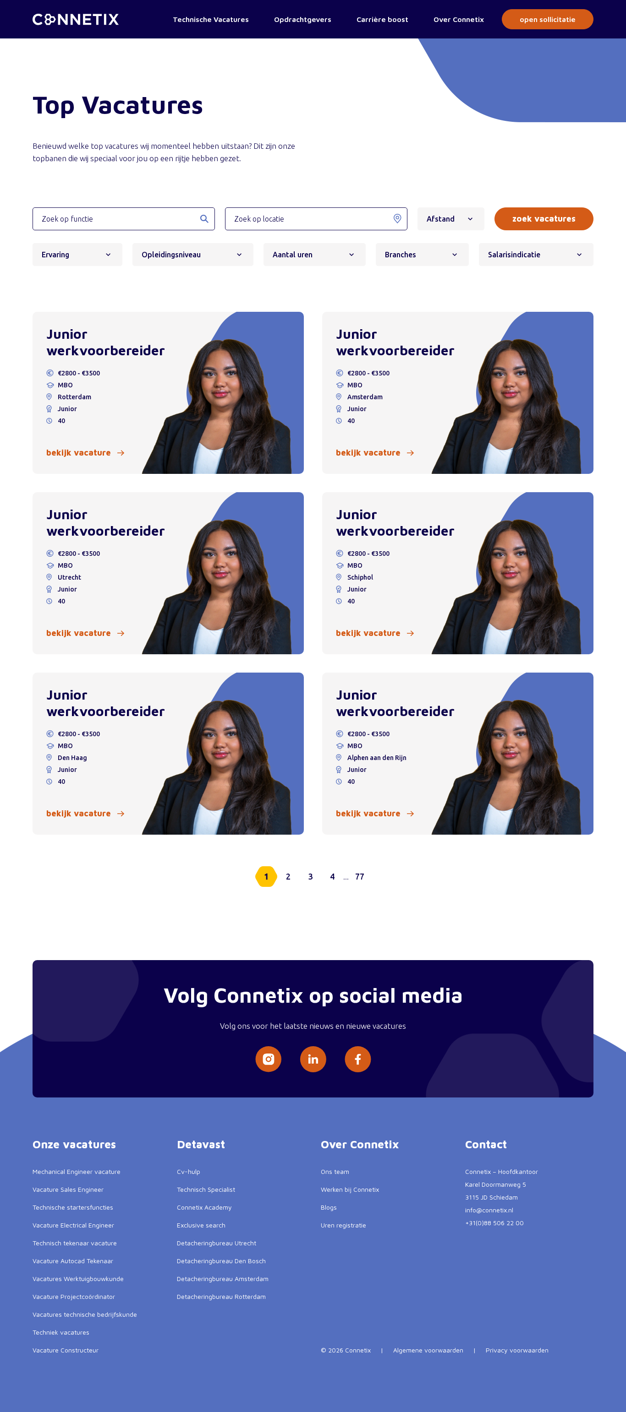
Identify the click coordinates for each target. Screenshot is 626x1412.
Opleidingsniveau (171, 254)
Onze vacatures (74, 1144)
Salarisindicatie (514, 254)
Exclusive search (201, 1225)
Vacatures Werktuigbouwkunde (78, 1278)
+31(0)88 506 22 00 (494, 1223)
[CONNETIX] (76, 19)
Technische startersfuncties (73, 1207)
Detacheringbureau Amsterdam (223, 1278)
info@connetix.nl (489, 1210)
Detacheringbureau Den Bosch (221, 1261)
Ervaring (55, 254)
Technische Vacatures (211, 19)
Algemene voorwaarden (428, 1350)
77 (359, 876)
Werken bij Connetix (350, 1189)
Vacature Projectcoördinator (74, 1296)
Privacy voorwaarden (517, 1350)
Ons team (335, 1171)
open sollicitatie (548, 19)
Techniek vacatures (61, 1332)
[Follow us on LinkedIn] (313, 1059)
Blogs (329, 1207)
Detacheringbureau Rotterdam (221, 1296)
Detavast (201, 1144)
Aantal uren (293, 254)
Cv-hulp (188, 1171)
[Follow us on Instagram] (268, 1059)
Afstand (441, 219)
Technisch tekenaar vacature (75, 1243)
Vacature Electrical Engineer (73, 1225)
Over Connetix (459, 19)
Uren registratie (343, 1225)
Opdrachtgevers (302, 19)
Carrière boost (382, 19)
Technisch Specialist (206, 1189)
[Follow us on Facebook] (358, 1059)
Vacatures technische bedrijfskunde (85, 1314)
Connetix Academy (204, 1207)
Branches (400, 254)
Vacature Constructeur (66, 1350)
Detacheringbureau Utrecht (216, 1243)
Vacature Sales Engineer (68, 1189)
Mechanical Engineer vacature (77, 1171)
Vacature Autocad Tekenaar (73, 1261)
